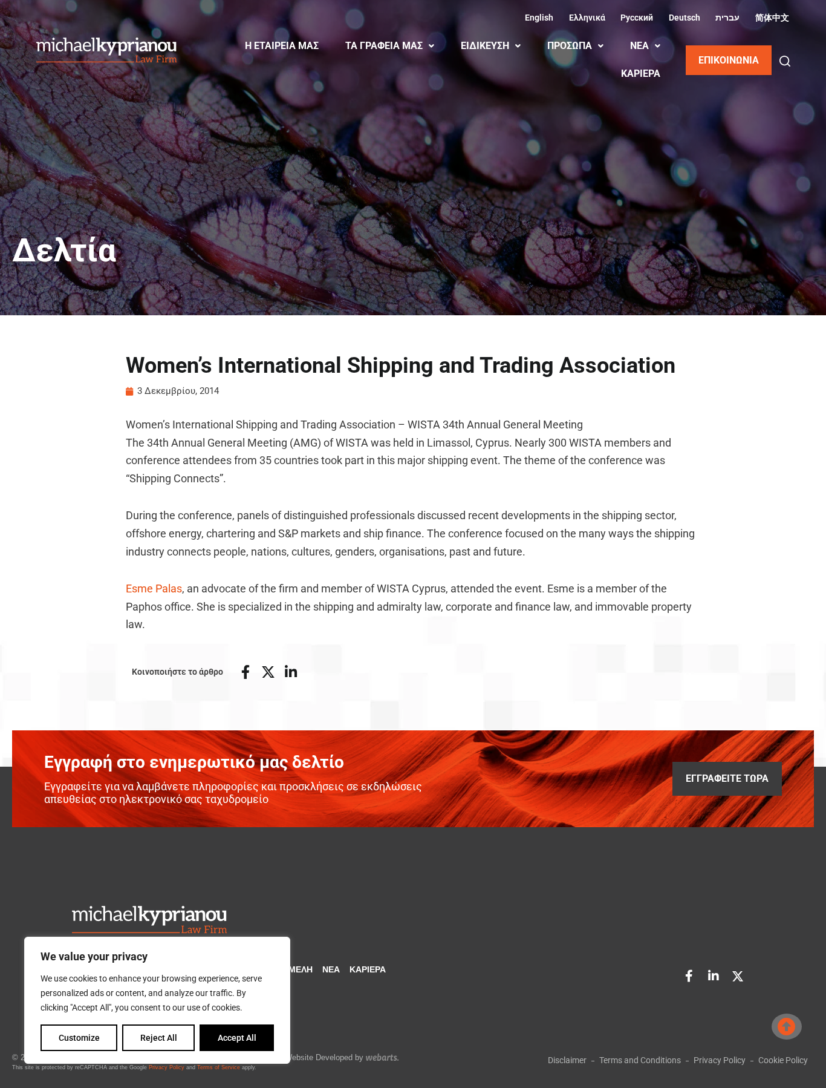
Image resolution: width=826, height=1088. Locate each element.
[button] (784, 61)
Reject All (158, 1038)
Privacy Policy (166, 1067)
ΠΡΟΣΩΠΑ (569, 45)
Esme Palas (154, 588)
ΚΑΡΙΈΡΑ (640, 73)
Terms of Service (218, 1067)
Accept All (237, 1038)
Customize (79, 1038)
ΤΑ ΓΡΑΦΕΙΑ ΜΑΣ (384, 45)
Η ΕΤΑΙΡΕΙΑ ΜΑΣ (282, 45)
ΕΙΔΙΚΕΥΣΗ (485, 45)
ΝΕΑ (639, 45)
